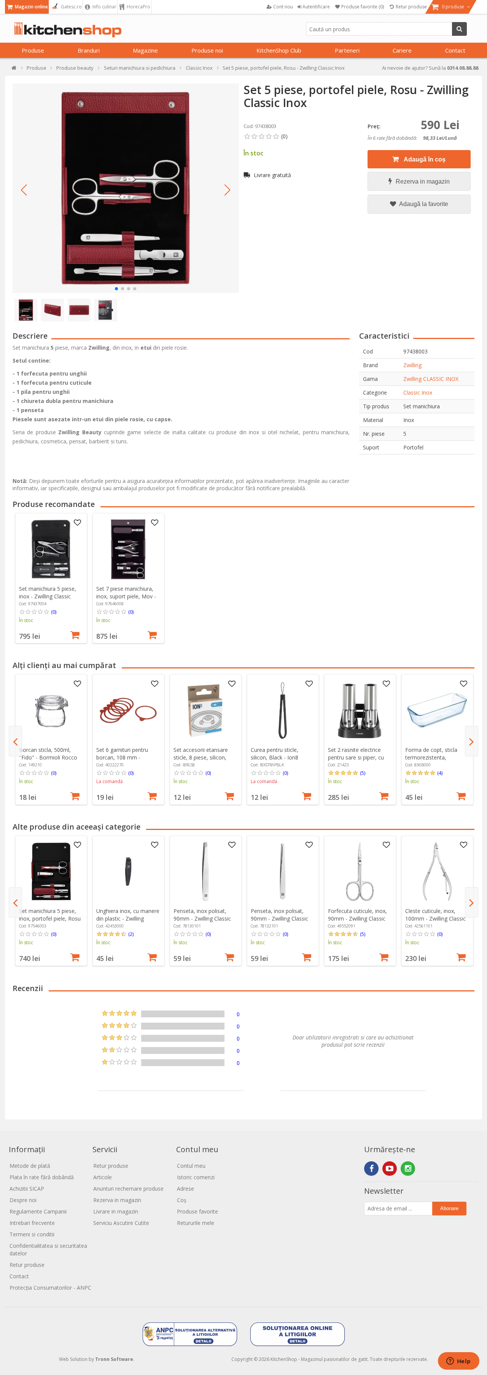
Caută (459, 29)
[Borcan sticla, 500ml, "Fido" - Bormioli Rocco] (51, 710)
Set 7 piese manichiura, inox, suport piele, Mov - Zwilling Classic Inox (126, 596)
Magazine (145, 50)
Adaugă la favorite (423, 204)
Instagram (408, 1168)
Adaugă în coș (424, 159)
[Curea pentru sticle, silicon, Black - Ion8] (283, 710)
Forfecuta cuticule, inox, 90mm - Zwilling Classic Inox (357, 918)
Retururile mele (195, 1222)
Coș (181, 1200)
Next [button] (471, 741)
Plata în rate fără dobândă (42, 1177)
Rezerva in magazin (423, 181)
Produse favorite (197, 1211)
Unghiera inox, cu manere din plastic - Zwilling (127, 914)
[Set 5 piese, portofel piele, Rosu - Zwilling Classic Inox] (126, 188)
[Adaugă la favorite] (77, 523)
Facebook (371, 1168)
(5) (362, 772)
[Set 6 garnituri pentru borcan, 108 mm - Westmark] (128, 710)
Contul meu (191, 1165)
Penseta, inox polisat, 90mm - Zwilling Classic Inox (202, 918)
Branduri (89, 50)
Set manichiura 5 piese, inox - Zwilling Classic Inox (47, 596)
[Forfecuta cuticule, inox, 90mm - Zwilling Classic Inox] (360, 871)
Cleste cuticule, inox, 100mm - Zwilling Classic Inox (435, 918)
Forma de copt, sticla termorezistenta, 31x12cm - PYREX (431, 757)
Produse (33, 50)
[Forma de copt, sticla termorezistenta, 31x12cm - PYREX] (437, 710)
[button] (24, 190)
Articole (102, 1177)
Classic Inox (417, 392)
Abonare (449, 1208)
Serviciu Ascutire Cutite (121, 1222)
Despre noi (23, 1200)
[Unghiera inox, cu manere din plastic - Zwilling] (128, 871)
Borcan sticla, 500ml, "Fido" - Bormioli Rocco (48, 753)
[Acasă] (14, 69)
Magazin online (31, 6)
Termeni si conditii (32, 1234)
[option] (51, 578)
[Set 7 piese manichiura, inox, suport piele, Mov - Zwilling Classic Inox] (128, 549)
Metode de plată (30, 1165)
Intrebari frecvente (32, 1222)
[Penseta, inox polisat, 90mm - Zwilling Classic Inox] (205, 871)
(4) (439, 772)
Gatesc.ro (71, 6)
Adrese (185, 1188)
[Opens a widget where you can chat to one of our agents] (458, 1361)
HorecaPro (138, 6)
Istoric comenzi (196, 1177)
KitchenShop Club (278, 50)
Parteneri (347, 50)
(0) (53, 611)
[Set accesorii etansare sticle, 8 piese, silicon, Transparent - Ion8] (205, 710)
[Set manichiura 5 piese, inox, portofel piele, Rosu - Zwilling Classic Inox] (51, 871)
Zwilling (412, 365)
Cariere (402, 50)
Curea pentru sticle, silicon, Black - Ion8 (274, 753)
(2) (131, 934)
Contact (455, 50)
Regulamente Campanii (38, 1211)
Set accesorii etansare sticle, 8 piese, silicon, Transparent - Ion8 (200, 757)
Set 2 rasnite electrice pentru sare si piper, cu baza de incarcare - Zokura (356, 761)
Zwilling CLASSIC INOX (430, 378)
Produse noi (207, 50)
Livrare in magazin (115, 1211)
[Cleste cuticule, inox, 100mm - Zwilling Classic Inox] (437, 871)
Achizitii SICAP (27, 1188)
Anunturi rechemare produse (128, 1188)
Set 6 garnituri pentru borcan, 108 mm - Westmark (122, 757)
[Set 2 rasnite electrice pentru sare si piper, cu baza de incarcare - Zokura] (360, 710)
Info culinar (103, 6)
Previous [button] (15, 741)
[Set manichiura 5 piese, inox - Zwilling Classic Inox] (51, 549)
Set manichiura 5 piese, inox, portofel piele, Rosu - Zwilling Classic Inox (50, 918)
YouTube (389, 1168)
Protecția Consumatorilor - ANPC (50, 1287)
